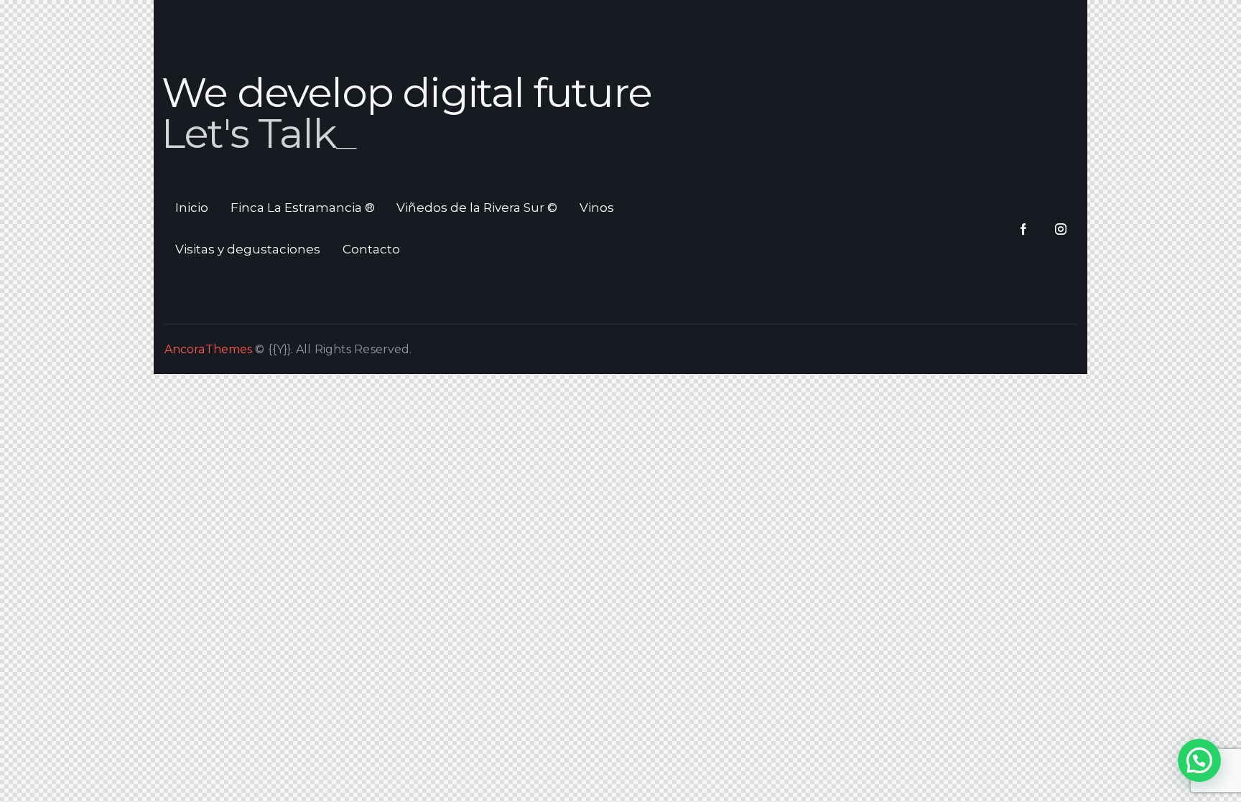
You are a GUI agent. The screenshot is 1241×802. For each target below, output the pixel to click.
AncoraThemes (208, 349)
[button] (1199, 760)
